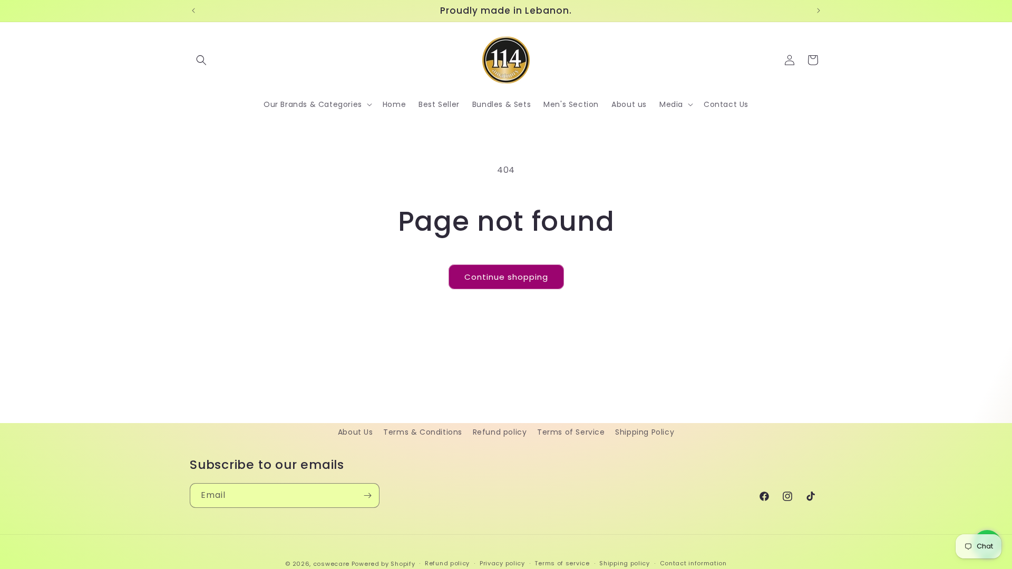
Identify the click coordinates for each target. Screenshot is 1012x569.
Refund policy (500, 432)
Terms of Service (571, 432)
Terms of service (561, 563)
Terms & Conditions (422, 432)
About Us (355, 432)
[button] (201, 60)
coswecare (331, 564)
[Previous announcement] (193, 11)
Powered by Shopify (383, 564)
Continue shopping (506, 276)
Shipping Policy (644, 432)
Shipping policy (624, 563)
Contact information (693, 563)
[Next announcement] (818, 11)
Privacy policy (502, 563)
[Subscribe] (367, 495)
